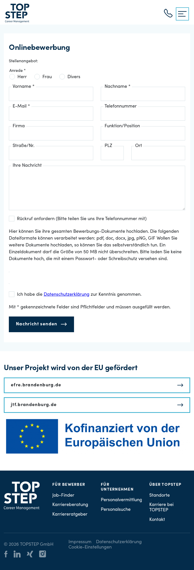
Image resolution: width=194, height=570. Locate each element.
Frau (47, 77)
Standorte (159, 495)
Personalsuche (116, 510)
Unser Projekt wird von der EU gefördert (70, 368)
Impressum (79, 542)
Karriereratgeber (69, 514)
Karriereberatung (70, 505)
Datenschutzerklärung (119, 542)
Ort (138, 146)
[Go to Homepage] (17, 13)
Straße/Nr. (23, 146)
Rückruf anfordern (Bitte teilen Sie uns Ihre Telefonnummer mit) (82, 219)
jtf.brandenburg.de (34, 405)
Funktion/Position (122, 126)
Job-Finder (63, 495)
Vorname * (24, 87)
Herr (22, 77)
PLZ (108, 146)
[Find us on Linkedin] (20, 555)
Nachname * (118, 87)
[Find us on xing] (32, 555)
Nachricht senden (36, 324)
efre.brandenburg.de (36, 385)
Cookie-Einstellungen (90, 547)
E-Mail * (21, 106)
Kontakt (157, 520)
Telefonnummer (121, 106)
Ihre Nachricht (27, 165)
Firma (19, 126)
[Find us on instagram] (45, 555)
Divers (73, 77)
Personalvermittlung (121, 500)
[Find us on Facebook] (8, 555)
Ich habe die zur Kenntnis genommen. (79, 294)
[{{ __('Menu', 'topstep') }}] (182, 13)
